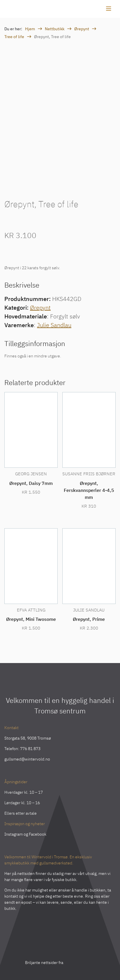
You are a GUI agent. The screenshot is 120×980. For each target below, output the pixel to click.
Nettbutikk (54, 28)
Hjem (30, 28)
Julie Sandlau (54, 325)
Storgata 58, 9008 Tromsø (27, 738)
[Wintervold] (21, 8)
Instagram (13, 834)
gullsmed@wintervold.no (27, 759)
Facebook (37, 834)
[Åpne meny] (109, 9)
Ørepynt (81, 28)
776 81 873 (30, 748)
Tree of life (14, 36)
